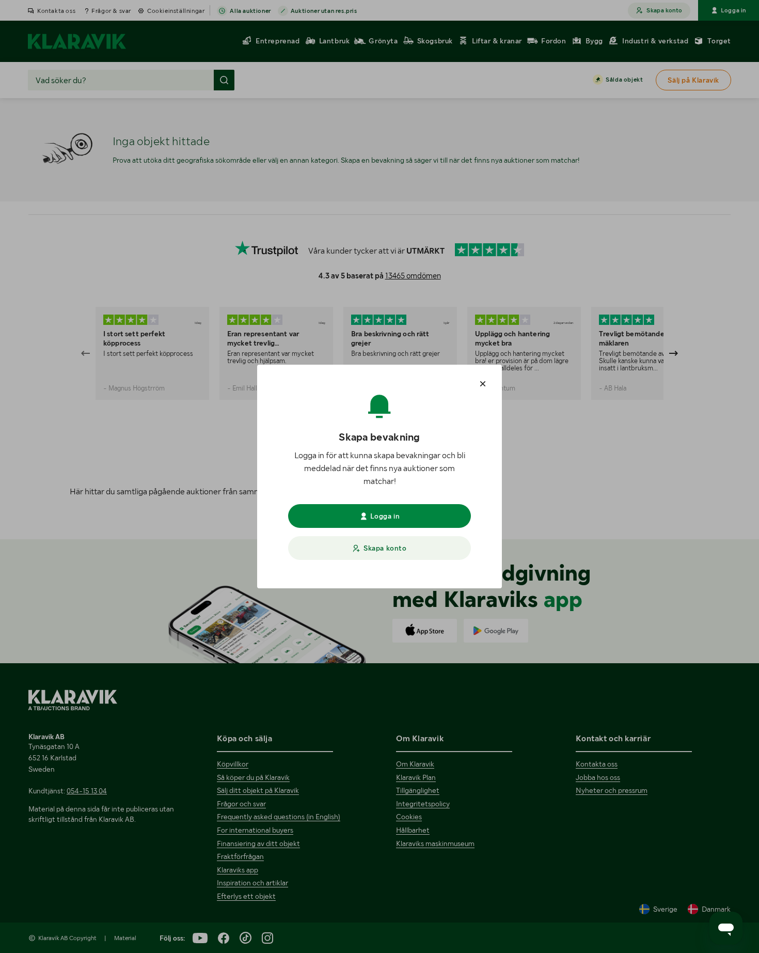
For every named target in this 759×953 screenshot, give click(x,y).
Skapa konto (385, 548)
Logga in (385, 516)
